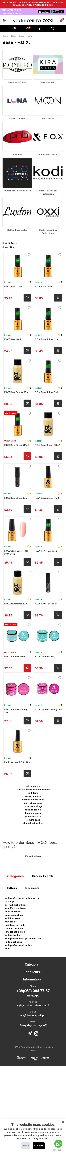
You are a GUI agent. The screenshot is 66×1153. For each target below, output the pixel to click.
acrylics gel (11, 921)
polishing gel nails (15, 925)
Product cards (43, 876)
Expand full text (33, 856)
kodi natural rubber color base (33, 789)
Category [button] (32, 964)
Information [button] (32, 979)
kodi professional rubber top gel (22, 898)
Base (13, 36)
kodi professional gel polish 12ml (23, 938)
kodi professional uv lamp (19, 945)
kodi (7, 948)
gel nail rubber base (16, 905)
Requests (32, 888)
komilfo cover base (15, 908)
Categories (15, 876)
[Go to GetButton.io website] (58, 1150)
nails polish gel (33, 809)
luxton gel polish (14, 942)
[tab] (33, 964)
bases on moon (33, 796)
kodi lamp (33, 793)
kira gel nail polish (33, 823)
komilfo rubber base (33, 799)
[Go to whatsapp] (58, 1144)
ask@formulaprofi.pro (33, 1015)
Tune (26, 1145)
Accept (38, 1145)
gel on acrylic (33, 786)
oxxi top (9, 901)
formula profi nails (15, 928)
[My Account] (15, 29)
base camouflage (33, 806)
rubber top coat (33, 816)
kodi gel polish (13, 935)
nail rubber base (33, 803)
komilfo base (33, 819)
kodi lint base (12, 918)
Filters (12, 888)
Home (5, 36)
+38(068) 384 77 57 (33, 991)
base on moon (33, 813)
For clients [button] (32, 972)
